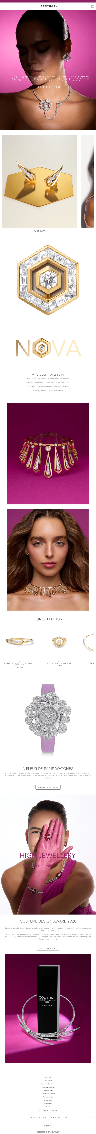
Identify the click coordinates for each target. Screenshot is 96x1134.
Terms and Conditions (48, 1084)
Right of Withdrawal (48, 1087)
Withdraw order (48, 1110)
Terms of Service (48, 1097)
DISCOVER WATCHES (48, 787)
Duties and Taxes (48, 1090)
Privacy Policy (48, 1077)
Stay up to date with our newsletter (47, 1117)
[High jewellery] (48, 855)
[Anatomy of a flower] (48, 70)
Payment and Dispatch (48, 1094)
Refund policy (48, 1100)
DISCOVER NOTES (48, 948)
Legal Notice (48, 1081)
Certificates (48, 1103)
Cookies (48, 1107)
